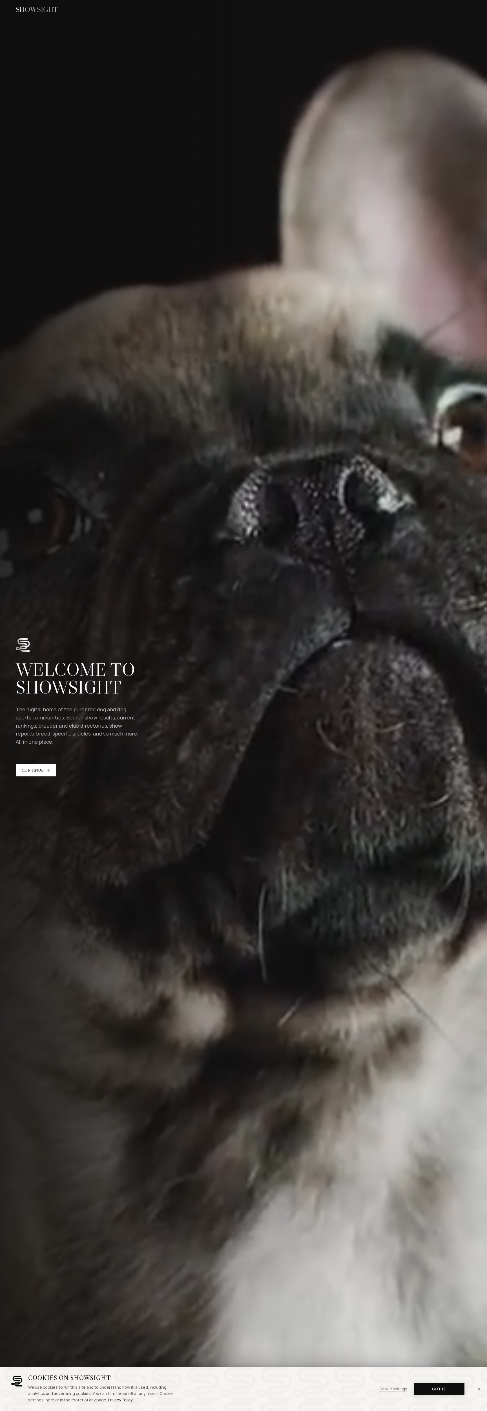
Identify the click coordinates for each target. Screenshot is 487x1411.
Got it (439, 1389)
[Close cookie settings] (479, 1389)
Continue (33, 770)
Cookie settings (393, 1388)
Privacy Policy (120, 1400)
